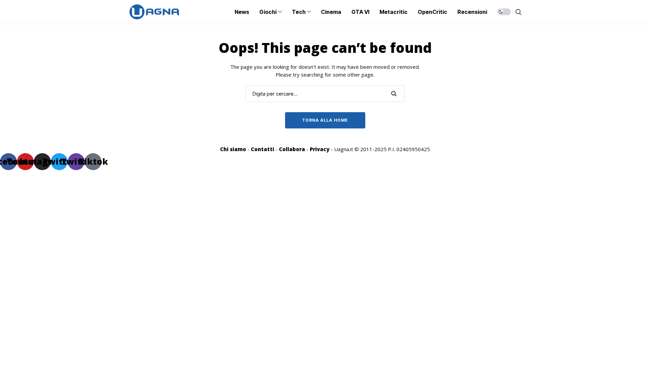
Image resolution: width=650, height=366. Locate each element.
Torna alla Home (325, 120)
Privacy (319, 149)
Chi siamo (233, 149)
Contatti (262, 149)
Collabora (292, 149)
